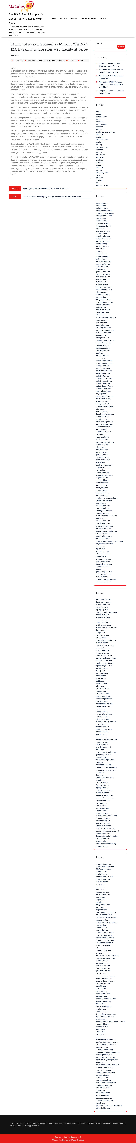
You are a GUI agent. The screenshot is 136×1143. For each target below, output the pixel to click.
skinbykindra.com (102, 551)
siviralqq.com (101, 1037)
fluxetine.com (101, 775)
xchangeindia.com (103, 521)
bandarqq (99, 150)
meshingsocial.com (103, 994)
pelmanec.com (101, 872)
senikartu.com (101, 897)
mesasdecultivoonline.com (106, 958)
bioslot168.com (101, 577)
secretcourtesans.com (104, 211)
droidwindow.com (102, 472)
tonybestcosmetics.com (104, 544)
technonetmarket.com (104, 427)
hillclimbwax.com (102, 1088)
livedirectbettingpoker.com (106, 1014)
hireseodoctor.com (103, 350)
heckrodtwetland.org (103, 765)
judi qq (98, 112)
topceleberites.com (103, 373)
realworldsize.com (103, 945)
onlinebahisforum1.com (105, 213)
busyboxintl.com (102, 930)
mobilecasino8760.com (104, 777)
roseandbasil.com (102, 757)
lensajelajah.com (102, 246)
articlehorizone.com (103, 333)
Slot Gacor (73, 18)
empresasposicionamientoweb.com (109, 541)
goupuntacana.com (103, 223)
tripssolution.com (102, 325)
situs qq (99, 145)
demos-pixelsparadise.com (106, 640)
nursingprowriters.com (104, 1050)
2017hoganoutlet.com (104, 869)
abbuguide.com (102, 284)
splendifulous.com (103, 368)
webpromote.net (102, 742)
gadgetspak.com (102, 345)
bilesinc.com (100, 686)
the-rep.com (100, 671)
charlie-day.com (102, 1011)
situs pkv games (102, 139)
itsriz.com (99, 907)
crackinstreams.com (103, 343)
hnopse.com (100, 1090)
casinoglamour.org (103, 838)
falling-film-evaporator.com (106, 1044)
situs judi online (102, 147)
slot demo (99, 134)
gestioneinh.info (102, 455)
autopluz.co (100, 633)
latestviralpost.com (103, 963)
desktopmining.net (103, 821)
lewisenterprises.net (103, 261)
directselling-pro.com (104, 564)
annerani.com (101, 676)
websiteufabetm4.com (104, 396)
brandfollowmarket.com (104, 1067)
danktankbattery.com (103, 1006)
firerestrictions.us (102, 727)
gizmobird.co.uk (102, 607)
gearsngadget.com (103, 348)
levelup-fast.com (102, 355)
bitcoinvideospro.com (104, 915)
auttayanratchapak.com (104, 933)
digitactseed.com (102, 312)
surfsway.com (101, 307)
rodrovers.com (101, 322)
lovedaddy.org (101, 1019)
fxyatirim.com (101, 282)
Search (99, 43)
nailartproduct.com (103, 310)
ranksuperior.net (102, 1077)
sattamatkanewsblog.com (105, 1057)
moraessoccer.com (103, 706)
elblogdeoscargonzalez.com (106, 739)
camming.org (101, 218)
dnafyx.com (100, 269)
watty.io (99, 902)
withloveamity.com (103, 277)
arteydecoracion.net (103, 747)
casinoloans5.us (102, 783)
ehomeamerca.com (103, 294)
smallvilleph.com (102, 694)
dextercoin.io (101, 841)
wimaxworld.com (102, 719)
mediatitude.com (102, 643)
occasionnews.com (103, 1093)
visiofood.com (101, 470)
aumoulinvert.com (102, 793)
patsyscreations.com (103, 239)
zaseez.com (100, 228)
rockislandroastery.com (104, 561)
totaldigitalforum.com (104, 536)
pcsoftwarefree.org (103, 264)
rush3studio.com (102, 882)
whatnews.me (101, 447)
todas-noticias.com (103, 894)
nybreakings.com (102, 513)
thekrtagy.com (101, 518)
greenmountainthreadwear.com (107, 1052)
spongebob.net (101, 927)
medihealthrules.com (104, 500)
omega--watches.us (103, 622)
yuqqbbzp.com (101, 335)
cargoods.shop (101, 910)
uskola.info (100, 434)
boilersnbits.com (102, 961)
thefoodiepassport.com (104, 795)
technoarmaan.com (103, 539)
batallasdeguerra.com (104, 699)
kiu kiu (98, 119)
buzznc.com (100, 546)
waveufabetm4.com (103, 391)
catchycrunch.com (103, 231)
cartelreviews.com (103, 305)
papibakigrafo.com (103, 800)
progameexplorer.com (104, 559)
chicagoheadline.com (104, 216)
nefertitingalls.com (103, 236)
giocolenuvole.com (103, 272)
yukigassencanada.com (105, 330)
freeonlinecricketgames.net (106, 722)
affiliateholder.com (103, 1108)
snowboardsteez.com (104, 978)
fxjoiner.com (100, 549)
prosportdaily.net (102, 457)
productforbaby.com (103, 950)
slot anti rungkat (96, 1123)
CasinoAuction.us (102, 785)
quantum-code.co (102, 444)
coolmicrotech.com (103, 523)
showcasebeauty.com (104, 655)
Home (54, 18)
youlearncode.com (103, 279)
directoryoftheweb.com (104, 877)
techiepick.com (101, 485)
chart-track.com (101, 711)
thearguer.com (101, 996)
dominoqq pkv (101, 117)
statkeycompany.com (104, 660)
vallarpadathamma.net (104, 943)
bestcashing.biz (102, 724)
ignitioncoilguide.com (104, 572)
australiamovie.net (103, 605)
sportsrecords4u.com (104, 371)
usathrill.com (101, 503)
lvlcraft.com (100, 315)
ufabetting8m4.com (103, 376)
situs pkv (99, 129)
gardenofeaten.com (103, 971)
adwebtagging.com (103, 1075)
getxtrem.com (101, 988)
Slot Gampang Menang (88, 18)
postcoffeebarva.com (104, 935)
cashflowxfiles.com (103, 983)
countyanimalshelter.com (105, 1072)
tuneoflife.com (101, 1103)
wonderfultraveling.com (104, 714)
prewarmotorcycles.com (105, 645)
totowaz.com (100, 1062)
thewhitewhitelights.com (105, 760)
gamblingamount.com (104, 1085)
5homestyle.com (102, 846)
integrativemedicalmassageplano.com (110, 1022)
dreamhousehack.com (104, 526)
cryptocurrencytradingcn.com (107, 1060)
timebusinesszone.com (104, 1098)
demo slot (99, 162)
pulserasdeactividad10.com (106, 816)
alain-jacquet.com (102, 920)
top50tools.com (101, 668)
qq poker (19, 1126)
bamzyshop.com (102, 488)
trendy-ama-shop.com (104, 465)
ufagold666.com (102, 478)
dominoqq (99, 122)
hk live (98, 175)
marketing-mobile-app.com (106, 999)
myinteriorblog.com (103, 480)
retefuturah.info (101, 419)
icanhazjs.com (101, 803)
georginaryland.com (103, 755)
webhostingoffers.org (104, 289)
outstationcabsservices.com (106, 516)
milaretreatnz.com (102, 688)
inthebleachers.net (103, 823)
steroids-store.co (102, 744)
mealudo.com (101, 1009)
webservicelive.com (103, 582)
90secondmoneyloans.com (106, 317)
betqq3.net (100, 780)
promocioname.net (103, 716)
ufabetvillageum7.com (104, 386)
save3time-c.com (102, 635)
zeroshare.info (101, 683)
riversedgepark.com (103, 226)
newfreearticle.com (103, 966)
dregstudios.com (102, 701)
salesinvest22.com (103, 460)
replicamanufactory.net (104, 363)
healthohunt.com (102, 417)
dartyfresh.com (101, 259)
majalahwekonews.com (105, 866)
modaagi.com (101, 691)
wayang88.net (101, 394)
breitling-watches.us (103, 625)
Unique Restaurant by (68, 1140)
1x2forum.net (101, 205)
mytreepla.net (101, 358)
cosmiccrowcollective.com (106, 917)
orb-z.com (99, 953)
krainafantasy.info (102, 892)
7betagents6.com (102, 338)
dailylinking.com (102, 267)
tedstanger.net (101, 429)
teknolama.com (101, 948)
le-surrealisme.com (103, 653)
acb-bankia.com (102, 1027)
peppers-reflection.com (104, 1100)
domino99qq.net (102, 874)
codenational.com (102, 556)
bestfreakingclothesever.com (106, 1042)
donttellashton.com (103, 879)
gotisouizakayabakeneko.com (107, 922)
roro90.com (100, 884)
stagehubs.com (101, 203)
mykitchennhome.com (104, 790)
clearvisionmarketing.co (105, 442)
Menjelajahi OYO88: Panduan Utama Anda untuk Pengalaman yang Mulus (111, 84)
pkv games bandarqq (111, 1123)
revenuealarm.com (103, 567)
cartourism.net (101, 811)
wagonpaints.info (102, 437)
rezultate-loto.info (102, 366)
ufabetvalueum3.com (104, 381)
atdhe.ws (99, 762)
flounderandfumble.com (105, 414)
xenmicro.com (101, 254)
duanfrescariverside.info (105, 406)
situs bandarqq (101, 124)
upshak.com (100, 1032)
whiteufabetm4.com (103, 399)
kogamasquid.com (103, 833)
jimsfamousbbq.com (103, 599)
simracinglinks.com (103, 648)
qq (97, 183)
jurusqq (99, 114)
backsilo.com (101, 1034)
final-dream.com (102, 450)
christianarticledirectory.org (106, 844)
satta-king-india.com (103, 328)
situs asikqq (100, 155)
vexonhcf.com (101, 638)
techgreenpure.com (103, 300)
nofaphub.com (101, 233)
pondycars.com (101, 490)
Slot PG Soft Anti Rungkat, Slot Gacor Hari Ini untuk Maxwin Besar (27, 19)
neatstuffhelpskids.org (104, 704)
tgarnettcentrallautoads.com (106, 627)
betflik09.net (100, 249)
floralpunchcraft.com (103, 1001)
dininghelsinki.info (103, 404)
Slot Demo (63, 18)
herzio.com (100, 887)
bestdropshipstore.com (104, 302)
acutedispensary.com (104, 1055)
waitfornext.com (102, 439)
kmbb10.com (101, 986)
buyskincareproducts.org (105, 828)
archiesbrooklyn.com (104, 729)
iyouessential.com (103, 274)
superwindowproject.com (105, 798)
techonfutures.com (103, 493)
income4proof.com (103, 241)
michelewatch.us (102, 620)
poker (12, 1123)
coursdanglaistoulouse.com (106, 612)
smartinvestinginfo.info (104, 422)
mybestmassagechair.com (105, 770)
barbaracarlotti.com (103, 818)
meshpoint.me (101, 925)
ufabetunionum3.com (104, 378)
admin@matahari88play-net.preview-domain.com (45, 60)
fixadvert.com (101, 630)
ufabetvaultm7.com (103, 383)
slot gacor (103, 18)
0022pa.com (100, 681)
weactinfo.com (101, 991)
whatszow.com (101, 292)
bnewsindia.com (102, 483)
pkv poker (35, 1126)
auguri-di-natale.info (103, 617)
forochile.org (100, 709)
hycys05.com (101, 973)
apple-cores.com (102, 813)
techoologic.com (102, 495)
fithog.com (100, 749)
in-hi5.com (100, 889)
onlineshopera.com (103, 256)
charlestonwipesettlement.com (107, 1065)
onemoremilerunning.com (105, 976)
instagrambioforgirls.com (105, 981)
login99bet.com (102, 208)
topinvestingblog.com (104, 666)
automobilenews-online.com (106, 531)
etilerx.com (100, 409)
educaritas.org (101, 244)
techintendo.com (102, 297)
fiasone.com (100, 1004)
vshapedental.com (103, 506)
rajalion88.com (101, 221)
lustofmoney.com (102, 1095)
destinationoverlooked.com (106, 1083)
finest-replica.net (102, 452)
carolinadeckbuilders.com (105, 663)
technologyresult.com (104, 287)
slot (81, 60)
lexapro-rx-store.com (103, 826)
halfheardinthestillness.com (106, 767)
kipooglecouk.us (102, 788)
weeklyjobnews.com (103, 1070)
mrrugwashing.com (103, 1024)
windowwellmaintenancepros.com (109, 1105)
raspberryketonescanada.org (107, 498)
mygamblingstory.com (104, 864)
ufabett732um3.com (103, 432)
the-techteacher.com (103, 528)
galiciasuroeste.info (103, 696)
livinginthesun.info (103, 905)
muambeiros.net (102, 732)
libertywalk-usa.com (103, 602)
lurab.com (99, 569)
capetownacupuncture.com (106, 912)
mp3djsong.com (102, 610)
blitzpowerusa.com (103, 968)
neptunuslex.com (102, 615)
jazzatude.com (101, 678)
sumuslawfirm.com (103, 1047)
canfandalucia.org (102, 508)
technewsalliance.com (104, 424)
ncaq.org (99, 251)
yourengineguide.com (104, 511)
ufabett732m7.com (103, 467)
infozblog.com (101, 734)
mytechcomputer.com (104, 574)
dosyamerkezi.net (102, 650)
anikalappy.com (102, 401)
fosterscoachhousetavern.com (107, 955)
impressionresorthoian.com (106, 1039)
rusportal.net (100, 900)
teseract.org (100, 462)
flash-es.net (100, 1029)
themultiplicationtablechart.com (107, 836)
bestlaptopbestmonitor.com (106, 752)
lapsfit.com (100, 353)
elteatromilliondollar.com (105, 938)
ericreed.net (100, 772)
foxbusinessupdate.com (105, 1016)
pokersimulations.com (104, 361)
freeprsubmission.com (104, 475)
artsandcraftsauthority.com (106, 579)
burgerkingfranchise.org (105, 940)
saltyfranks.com (102, 673)
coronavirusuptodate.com (105, 340)
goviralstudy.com (102, 808)
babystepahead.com (103, 1080)
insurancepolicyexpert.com (106, 658)
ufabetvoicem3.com (103, 389)
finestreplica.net (102, 411)
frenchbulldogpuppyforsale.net (107, 831)
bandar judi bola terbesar (105, 132)
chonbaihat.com (102, 737)
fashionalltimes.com (103, 533)
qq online (99, 127)
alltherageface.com (103, 554)
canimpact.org (101, 805)
